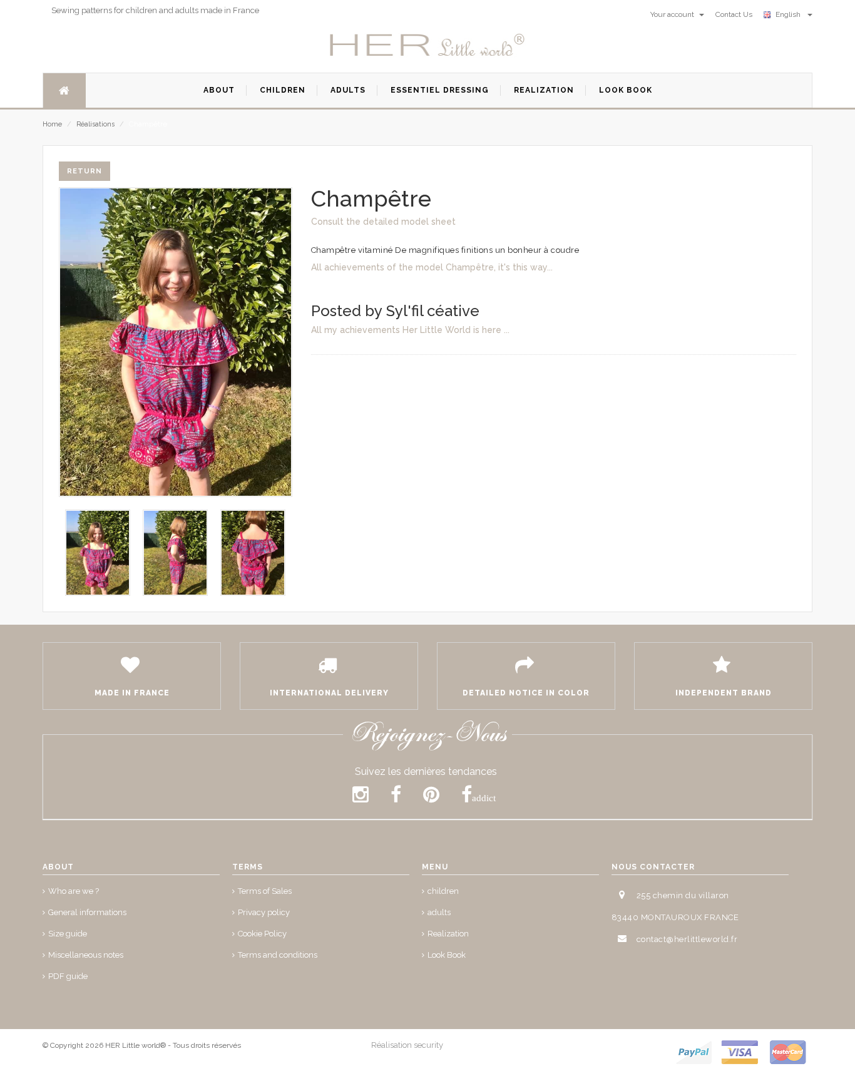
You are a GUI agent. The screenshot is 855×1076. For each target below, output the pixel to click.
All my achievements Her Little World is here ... (410, 330)
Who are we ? (73, 891)
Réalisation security (407, 1045)
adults (439, 912)
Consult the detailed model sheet (383, 222)
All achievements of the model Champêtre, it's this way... (432, 267)
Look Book (446, 955)
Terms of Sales (265, 891)
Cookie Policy (262, 933)
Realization (448, 933)
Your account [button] (673, 14)
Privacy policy (264, 912)
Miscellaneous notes (85, 955)
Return (84, 171)
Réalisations (95, 124)
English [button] (790, 14)
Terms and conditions (277, 955)
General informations (87, 912)
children (443, 891)
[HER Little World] (427, 45)
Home (52, 124)
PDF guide (68, 976)
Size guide (67, 933)
